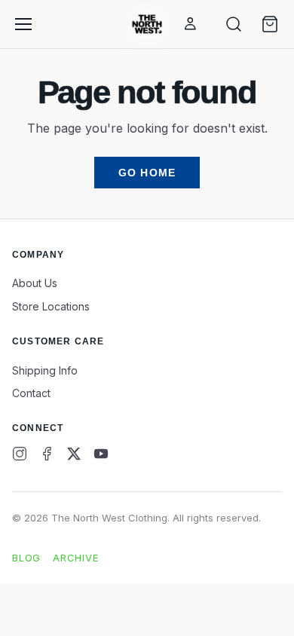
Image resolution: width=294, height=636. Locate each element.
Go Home (147, 173)
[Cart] (270, 24)
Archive (75, 558)
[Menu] (23, 24)
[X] (73, 453)
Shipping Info (45, 370)
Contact (31, 393)
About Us (34, 283)
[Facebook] (46, 453)
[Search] (234, 24)
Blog (26, 558)
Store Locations (51, 306)
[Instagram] (19, 453)
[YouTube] (101, 453)
